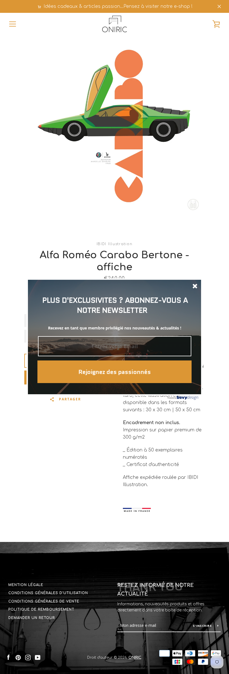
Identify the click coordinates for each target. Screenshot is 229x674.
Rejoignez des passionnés (114, 372)
